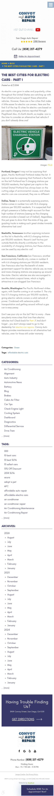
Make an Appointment (29, 56)
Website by (27, 783)
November (12, 581)
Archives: (8, 526)
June (9, 546)
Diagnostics (10, 422)
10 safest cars (11, 464)
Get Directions (23, 719)
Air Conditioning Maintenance (19, 508)
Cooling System (12, 413)
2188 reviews (39, 41)
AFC (6, 486)
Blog (12, 63)
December (12, 577)
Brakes (7, 395)
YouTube (34, 752)
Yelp (29, 752)
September (13, 590)
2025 (7, 572)
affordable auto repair (15, 490)
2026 (7, 533)
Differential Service (14, 426)
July (9, 542)
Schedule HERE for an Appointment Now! (37, 790)
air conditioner (11, 499)
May (9, 550)
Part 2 (33, 320)
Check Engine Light (13, 408)
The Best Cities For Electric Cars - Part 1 (24, 66)
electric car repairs (25, 327)
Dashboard (9, 417)
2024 (7, 629)
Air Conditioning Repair (16, 512)
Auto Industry (10, 378)
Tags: (5, 444)
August (10, 537)
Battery (8, 386)
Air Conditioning (12, 369)
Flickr (50, 165)
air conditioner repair (15, 504)
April (9, 555)
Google (24, 752)
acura (7, 477)
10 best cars (10, 455)
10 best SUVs (10, 460)
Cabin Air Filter (11, 400)
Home (4, 63)
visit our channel (24, 29)
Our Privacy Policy (32, 774)
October (11, 585)
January (11, 568)
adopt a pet (10, 482)
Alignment (9, 373)
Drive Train (9, 430)
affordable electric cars (18, 353)
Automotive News (13, 382)
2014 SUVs (9, 473)
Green (17, 348)
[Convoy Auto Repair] (27, 17)
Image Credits (20, 774)
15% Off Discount (12, 468)
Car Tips (8, 404)
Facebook (19, 752)
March (10, 559)
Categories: (10, 362)
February (11, 564)
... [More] (5, 436)
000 (6, 451)
